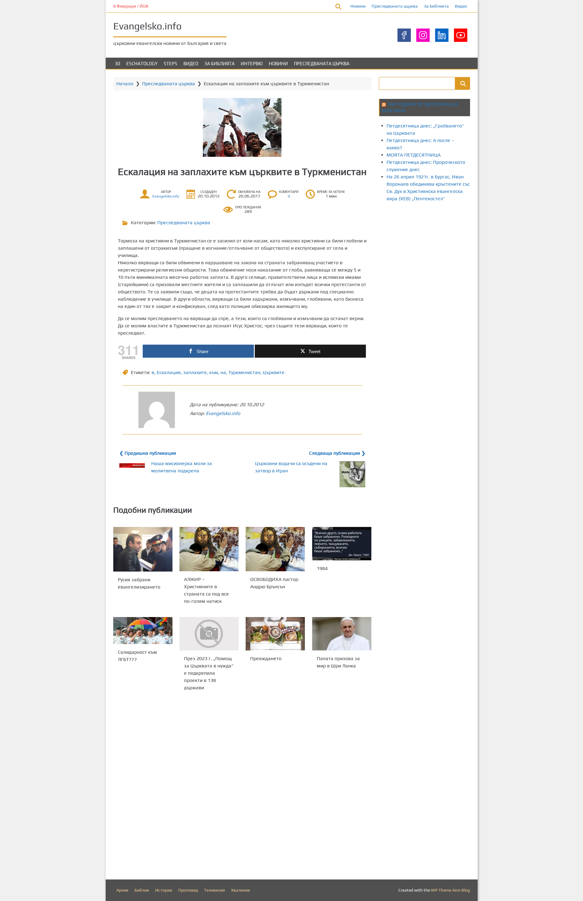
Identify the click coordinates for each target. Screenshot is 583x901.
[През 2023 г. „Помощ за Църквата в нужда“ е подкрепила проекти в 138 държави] (209, 633)
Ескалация (169, 372)
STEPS (170, 63)
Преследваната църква (395, 6)
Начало (124, 83)
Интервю (252, 63)
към (213, 372)
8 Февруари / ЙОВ (130, 6)
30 (117, 63)
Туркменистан (244, 372)
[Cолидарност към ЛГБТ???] (142, 630)
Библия (142, 890)
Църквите (274, 372)
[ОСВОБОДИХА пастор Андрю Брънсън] (275, 549)
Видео (461, 6)
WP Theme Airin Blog (450, 890)
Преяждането (265, 658)
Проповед (188, 890)
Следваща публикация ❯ (337, 453)
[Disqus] (242, 786)
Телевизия (214, 890)
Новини (358, 6)
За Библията (436, 6)
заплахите (195, 372)
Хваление (240, 890)
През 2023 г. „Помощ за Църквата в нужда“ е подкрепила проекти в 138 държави (209, 673)
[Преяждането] (275, 633)
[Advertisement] (481, 258)
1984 (322, 568)
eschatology (142, 63)
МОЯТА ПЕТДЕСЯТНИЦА (414, 155)
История (163, 890)
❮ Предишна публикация (147, 453)
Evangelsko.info (147, 26)
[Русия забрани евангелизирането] (142, 549)
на (223, 372)
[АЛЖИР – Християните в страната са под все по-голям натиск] (209, 549)
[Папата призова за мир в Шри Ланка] (341, 633)
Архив (122, 890)
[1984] (341, 543)
